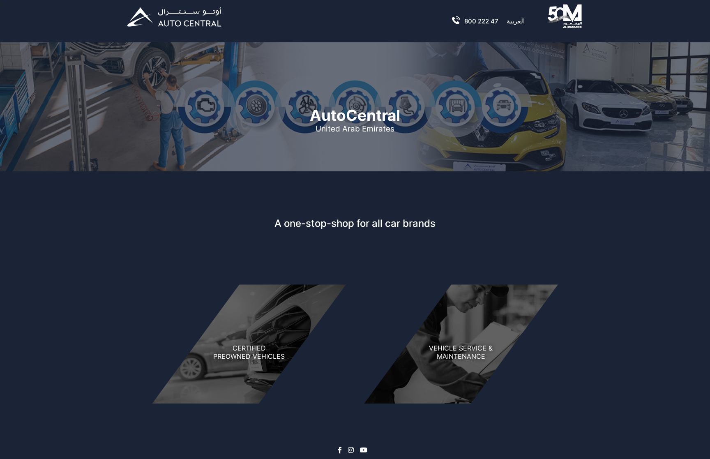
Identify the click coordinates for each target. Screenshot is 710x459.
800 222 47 (481, 21)
